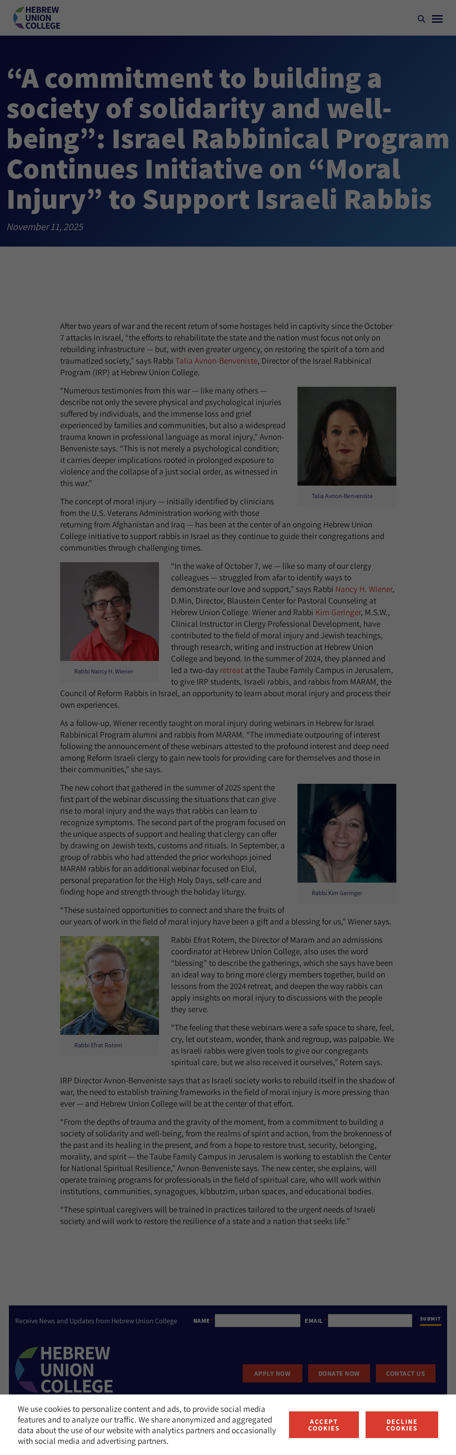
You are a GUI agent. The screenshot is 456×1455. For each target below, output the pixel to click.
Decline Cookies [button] (402, 1424)
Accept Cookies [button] (324, 1424)
